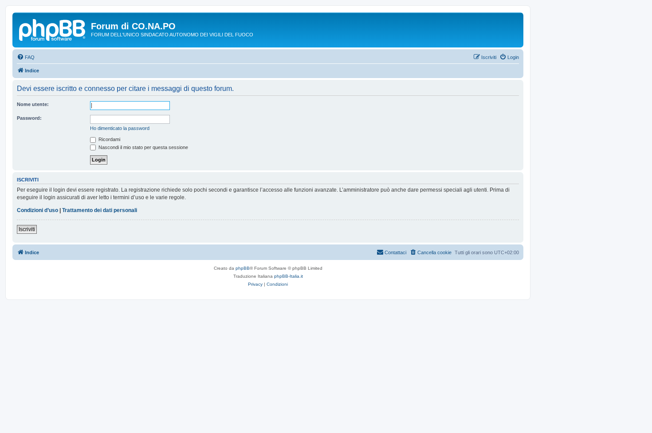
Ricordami (108, 139)
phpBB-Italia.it (288, 276)
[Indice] (53, 29)
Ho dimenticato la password (119, 128)
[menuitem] (26, 57)
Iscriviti (27, 229)
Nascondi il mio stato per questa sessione (142, 147)
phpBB (243, 268)
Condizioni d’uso (37, 210)
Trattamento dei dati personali (99, 210)
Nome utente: (33, 104)
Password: (29, 118)
